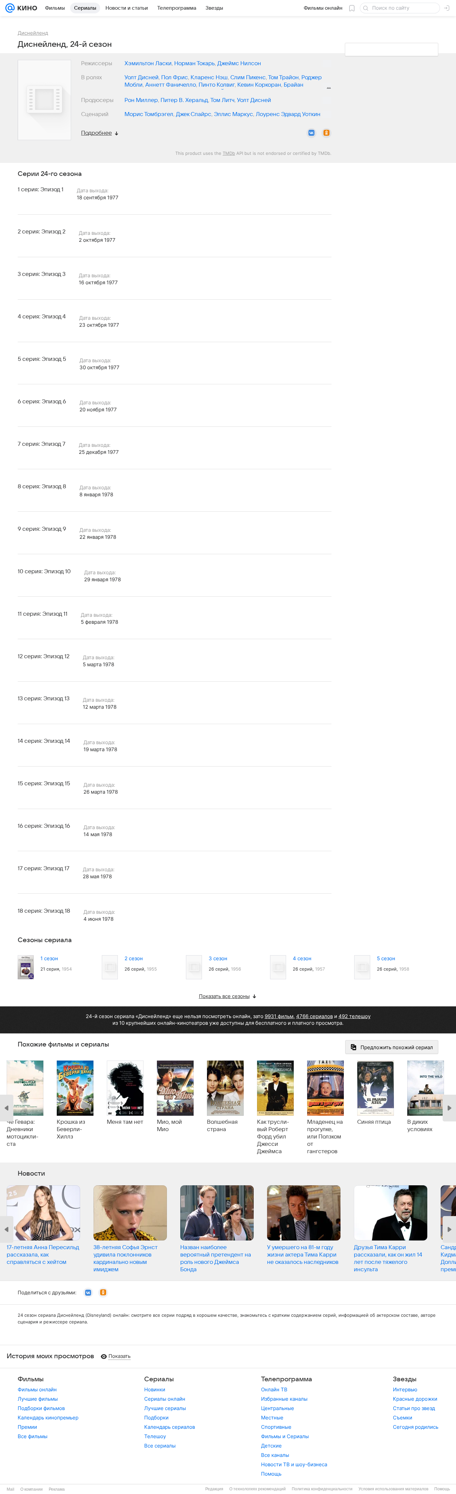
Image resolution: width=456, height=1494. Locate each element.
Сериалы (159, 1379)
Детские (271, 1445)
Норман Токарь (194, 64)
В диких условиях (419, 1125)
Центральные (277, 1408)
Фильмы (31, 1379)
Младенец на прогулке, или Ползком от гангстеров (325, 1137)
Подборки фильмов (41, 1408)
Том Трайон (283, 78)
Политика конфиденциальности (322, 1489)
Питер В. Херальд (184, 100)
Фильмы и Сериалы (285, 1436)
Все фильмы (32, 1436)
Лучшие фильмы (38, 1399)
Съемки (402, 1417)
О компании (31, 1489)
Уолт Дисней (142, 78)
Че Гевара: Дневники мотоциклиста (22, 1133)
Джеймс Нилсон (239, 64)
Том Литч (222, 100)
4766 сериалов (314, 1016)
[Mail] (10, 8)
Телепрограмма (286, 1379)
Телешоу (155, 1436)
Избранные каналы (284, 1399)
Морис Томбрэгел (149, 114)
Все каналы (275, 1455)
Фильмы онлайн (37, 1389)
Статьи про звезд (414, 1408)
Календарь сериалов (169, 1427)
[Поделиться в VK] (311, 133)
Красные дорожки (415, 1399)
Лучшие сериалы (165, 1408)
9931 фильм (279, 1016)
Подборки (156, 1417)
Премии (27, 1427)
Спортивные (276, 1427)
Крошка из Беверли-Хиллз (71, 1129)
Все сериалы (160, 1445)
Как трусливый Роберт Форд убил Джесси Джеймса (273, 1137)
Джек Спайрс (193, 114)
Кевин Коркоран (259, 85)
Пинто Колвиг (217, 85)
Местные (272, 1417)
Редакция (214, 1489)
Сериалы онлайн (164, 1399)
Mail (10, 1489)
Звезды (405, 1379)
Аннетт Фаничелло (170, 85)
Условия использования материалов (393, 1489)
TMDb (229, 153)
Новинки (154, 1389)
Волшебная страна (222, 1125)
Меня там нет (125, 1122)
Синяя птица (374, 1122)
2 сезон (134, 958)
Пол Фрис (174, 78)
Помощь (271, 1474)
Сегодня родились (415, 1427)
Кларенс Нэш (209, 78)
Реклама (57, 1489)
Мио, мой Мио (169, 1125)
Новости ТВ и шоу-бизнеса (294, 1464)
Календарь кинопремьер (48, 1417)
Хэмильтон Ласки (148, 64)
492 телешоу (354, 1016)
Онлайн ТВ (274, 1389)
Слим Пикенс (248, 78)
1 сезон (49, 958)
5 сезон (386, 958)
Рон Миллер (141, 100)
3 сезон (218, 958)
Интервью (405, 1389)
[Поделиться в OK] (326, 133)
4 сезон (302, 958)
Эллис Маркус (233, 114)
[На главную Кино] (26, 8)
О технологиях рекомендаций (257, 1489)
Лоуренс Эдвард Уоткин (288, 114)
